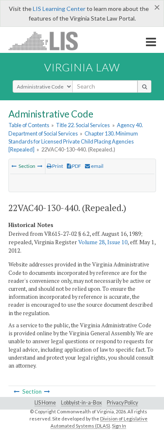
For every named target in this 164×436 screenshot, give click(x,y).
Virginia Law (82, 67)
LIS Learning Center (59, 8)
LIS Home (45, 402)
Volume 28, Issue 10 (102, 242)
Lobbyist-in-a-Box (81, 402)
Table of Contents (28, 125)
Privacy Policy (122, 402)
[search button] (144, 86)
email (96, 166)
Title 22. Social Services (83, 125)
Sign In (119, 425)
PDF (76, 166)
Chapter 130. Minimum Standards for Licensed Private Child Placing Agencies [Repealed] (73, 141)
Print (57, 166)
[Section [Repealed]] (13, 166)
